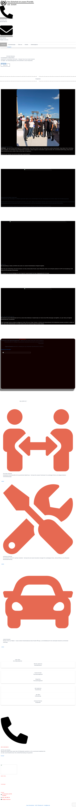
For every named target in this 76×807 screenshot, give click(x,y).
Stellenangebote (34, 44)
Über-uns (20, 44)
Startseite (3, 44)
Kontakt (26, 44)
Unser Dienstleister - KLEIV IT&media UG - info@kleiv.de (38, 805)
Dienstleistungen (11, 44)
